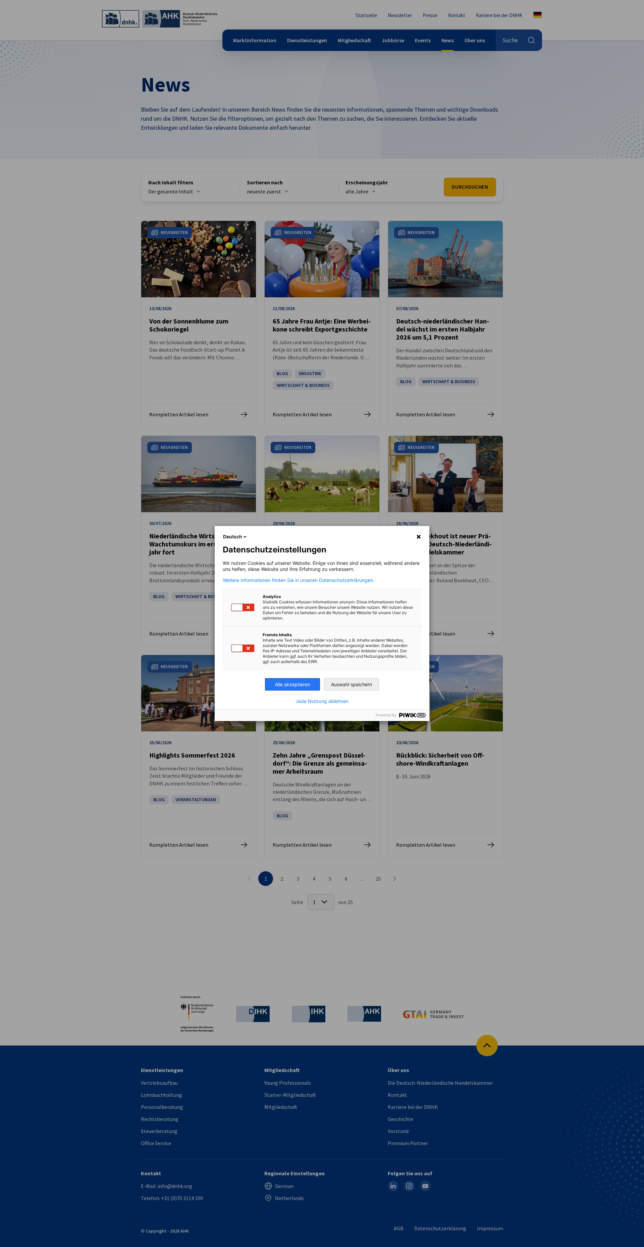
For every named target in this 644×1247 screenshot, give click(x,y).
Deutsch (232, 536)
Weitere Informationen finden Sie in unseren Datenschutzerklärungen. (298, 580)
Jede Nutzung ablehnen (322, 701)
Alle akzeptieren (292, 684)
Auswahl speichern (351, 684)
